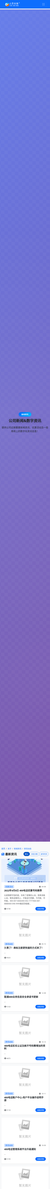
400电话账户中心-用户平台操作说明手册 (24, 1099)
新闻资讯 (17, 848)
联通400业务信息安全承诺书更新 (21, 996)
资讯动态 (27, 848)
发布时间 (44, 854)
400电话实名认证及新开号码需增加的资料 (24, 1047)
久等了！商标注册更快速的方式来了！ (24, 947)
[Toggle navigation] (43, 4)
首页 (3, 848)
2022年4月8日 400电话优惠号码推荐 (23, 890)
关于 (9, 848)
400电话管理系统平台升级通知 (20, 1149)
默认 (26, 854)
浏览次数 (34, 854)
